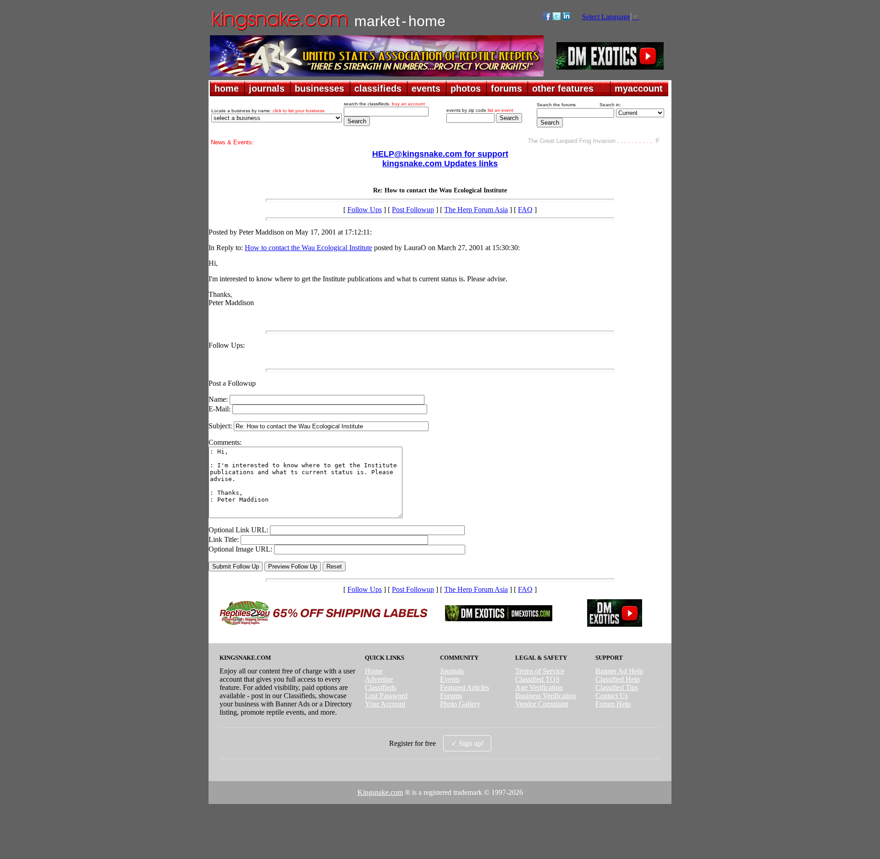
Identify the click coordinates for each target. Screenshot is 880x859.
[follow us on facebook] (547, 18)
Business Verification (545, 696)
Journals (452, 671)
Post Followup (413, 209)
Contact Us (611, 696)
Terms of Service (539, 671)
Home (374, 671)
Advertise (379, 679)
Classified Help (617, 679)
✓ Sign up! (467, 743)
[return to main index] (279, 30)
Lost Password (386, 696)
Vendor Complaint (541, 704)
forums (506, 88)
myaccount (639, 88)
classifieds (378, 88)
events (426, 88)
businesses (319, 88)
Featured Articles (464, 687)
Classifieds (380, 687)
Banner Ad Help (619, 671)
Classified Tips (616, 687)
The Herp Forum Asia (476, 209)
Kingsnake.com (380, 792)
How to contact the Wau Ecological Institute (308, 248)
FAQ (525, 209)
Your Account (385, 704)
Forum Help (613, 704)
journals (267, 88)
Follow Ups (364, 209)
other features (563, 88)
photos (466, 88)
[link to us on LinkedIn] (566, 18)
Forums (451, 696)
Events (450, 679)
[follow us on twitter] (557, 18)
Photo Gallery (460, 704)
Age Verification (539, 687)
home (226, 88)
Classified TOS (537, 679)
